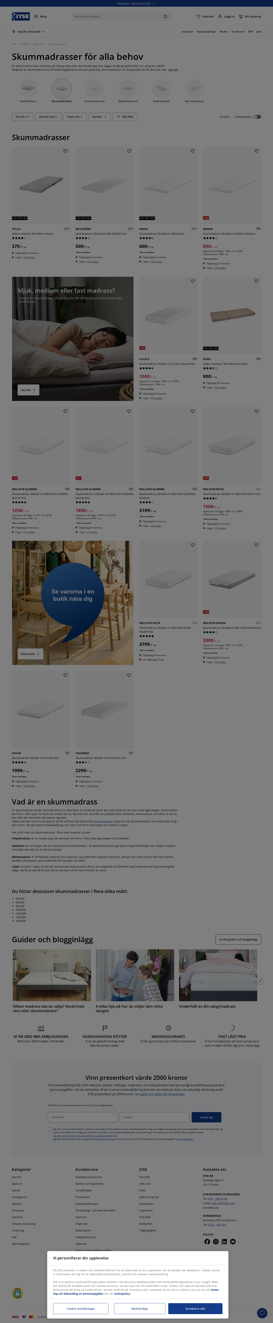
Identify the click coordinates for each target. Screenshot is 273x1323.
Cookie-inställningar (81, 1308)
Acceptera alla (195, 1308)
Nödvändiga (139, 1308)
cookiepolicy (122, 1293)
